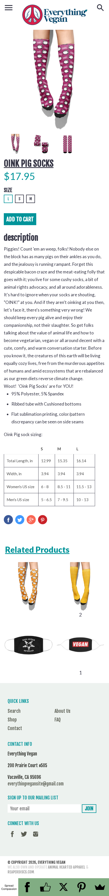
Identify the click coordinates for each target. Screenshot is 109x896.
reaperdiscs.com (21, 872)
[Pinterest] (82, 887)
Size (8, 190)
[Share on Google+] (31, 519)
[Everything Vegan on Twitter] (24, 837)
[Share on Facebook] (8, 519)
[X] (64, 887)
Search (14, 711)
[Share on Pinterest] (42, 519)
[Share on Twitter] (19, 519)
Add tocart (20, 219)
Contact (15, 728)
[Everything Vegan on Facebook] (12, 837)
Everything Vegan (51, 862)
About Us (62, 711)
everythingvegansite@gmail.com (36, 783)
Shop (12, 719)
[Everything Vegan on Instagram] (35, 837)
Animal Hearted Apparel (66, 867)
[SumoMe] (100, 887)
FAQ (58, 719)
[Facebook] (27, 887)
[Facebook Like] (45, 887)
